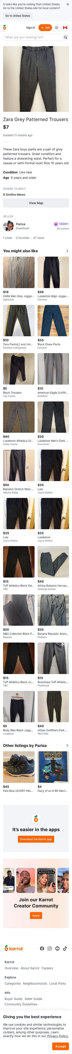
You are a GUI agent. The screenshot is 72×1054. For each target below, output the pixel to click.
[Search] (65, 37)
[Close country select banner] (67, 4)
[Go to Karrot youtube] (57, 948)
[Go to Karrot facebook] (42, 948)
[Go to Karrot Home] (14, 948)
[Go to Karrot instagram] (49, 948)
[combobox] (33, 37)
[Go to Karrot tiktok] (65, 948)
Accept (60, 1046)
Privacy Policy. (57, 1036)
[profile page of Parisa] (8, 226)
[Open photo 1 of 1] (36, 79)
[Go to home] (4, 27)
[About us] (56, 27)
